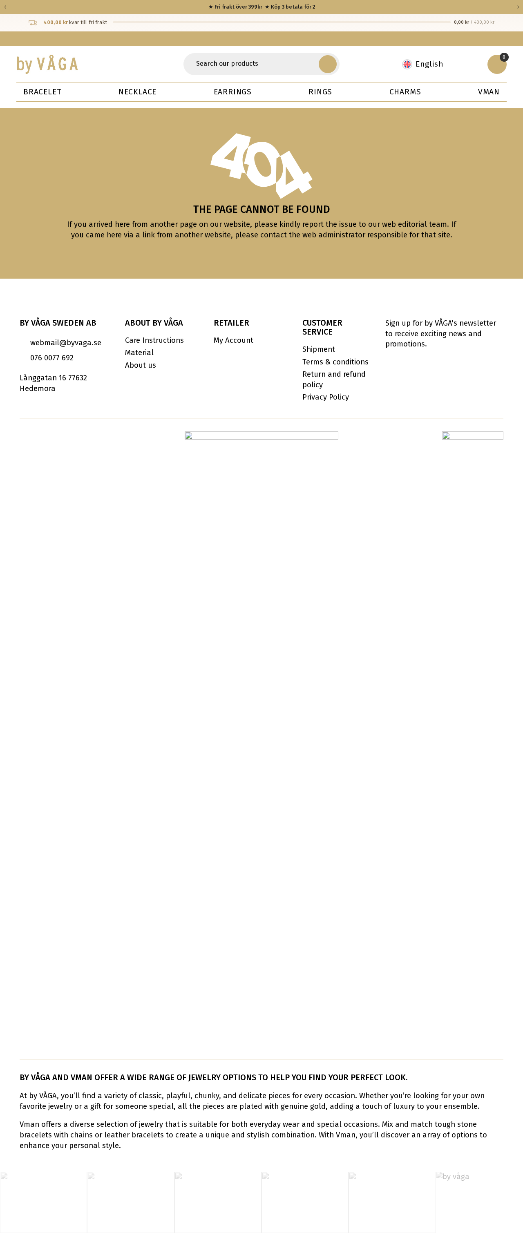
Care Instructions (154, 340)
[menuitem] (427, 64)
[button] (328, 64)
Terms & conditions (335, 361)
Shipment (318, 349)
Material (139, 352)
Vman (489, 91)
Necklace (137, 91)
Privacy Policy (325, 397)
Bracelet (42, 91)
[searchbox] (252, 64)
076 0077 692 (52, 357)
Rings (320, 91)
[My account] (470, 64)
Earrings (233, 91)
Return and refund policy (334, 379)
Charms (405, 91)
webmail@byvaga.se (65, 342)
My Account (233, 340)
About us (140, 365)
